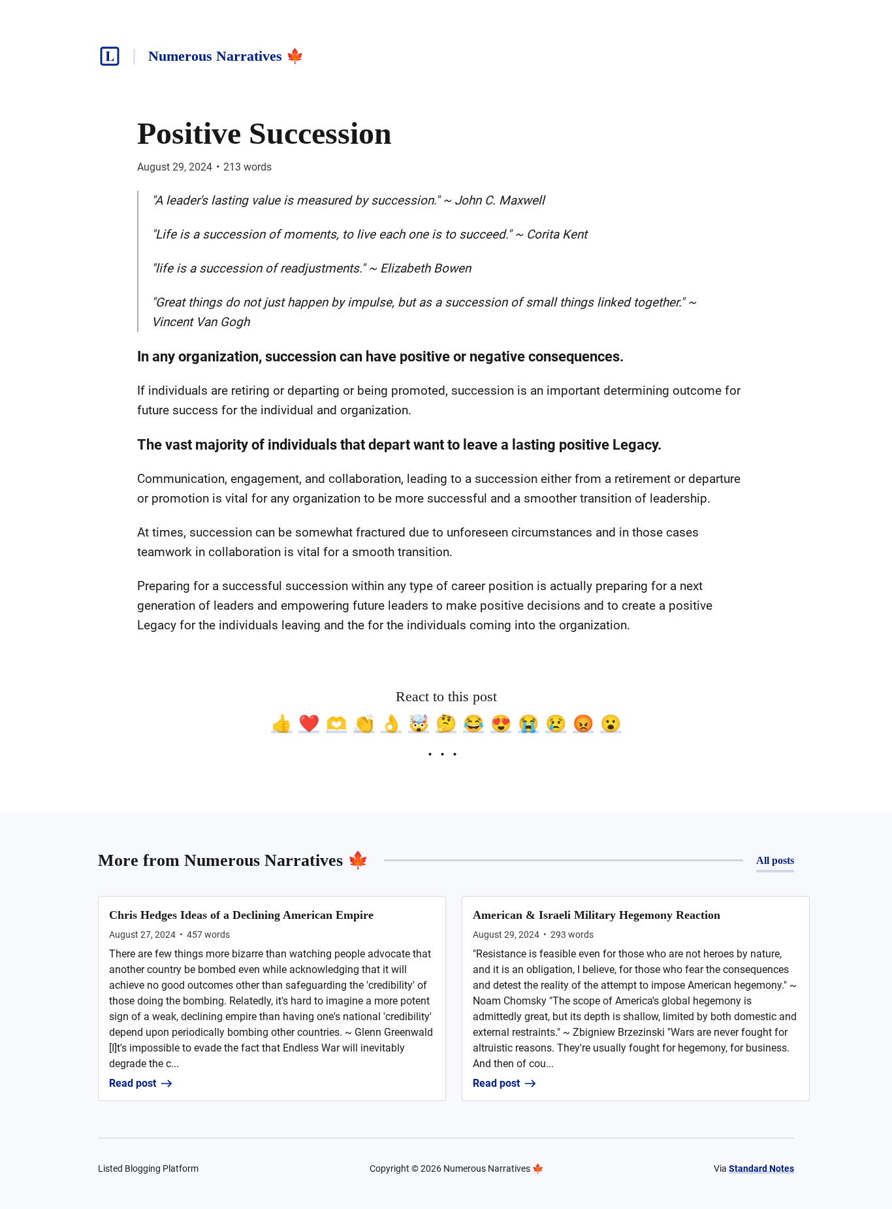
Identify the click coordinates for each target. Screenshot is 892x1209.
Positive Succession (264, 133)
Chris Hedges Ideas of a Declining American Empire (241, 914)
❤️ (308, 723)
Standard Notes (761, 1168)
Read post (132, 1083)
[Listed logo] (110, 56)
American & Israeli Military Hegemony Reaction (596, 914)
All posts (775, 860)
